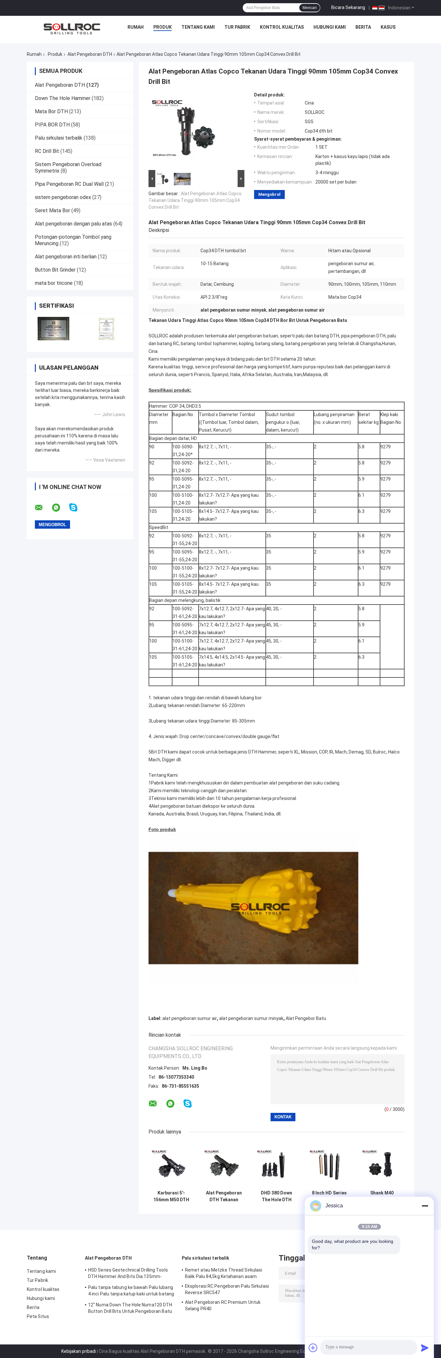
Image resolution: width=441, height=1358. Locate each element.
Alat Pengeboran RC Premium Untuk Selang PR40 (223, 1305)
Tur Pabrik (237, 27)
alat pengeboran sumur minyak (251, 1018)
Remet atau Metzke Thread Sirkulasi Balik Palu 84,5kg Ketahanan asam (223, 1273)
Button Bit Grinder (55, 270)
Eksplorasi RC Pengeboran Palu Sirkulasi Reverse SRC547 (227, 1289)
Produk (162, 27)
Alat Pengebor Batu (306, 1018)
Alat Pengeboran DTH (89, 54)
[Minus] (425, 1206)
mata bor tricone (54, 283)
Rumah (136, 27)
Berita (363, 27)
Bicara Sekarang (348, 7)
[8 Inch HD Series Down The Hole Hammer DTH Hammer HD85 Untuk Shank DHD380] (329, 1164)
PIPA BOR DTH (52, 125)
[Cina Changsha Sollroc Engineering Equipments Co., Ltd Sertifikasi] (53, 328)
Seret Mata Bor (52, 210)
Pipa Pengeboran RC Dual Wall (69, 184)
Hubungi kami (329, 27)
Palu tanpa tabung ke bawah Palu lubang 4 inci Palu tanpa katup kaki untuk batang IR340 (131, 1291)
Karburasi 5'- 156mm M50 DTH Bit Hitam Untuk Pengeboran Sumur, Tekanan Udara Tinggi (171, 1196)
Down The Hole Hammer (62, 98)
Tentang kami (198, 27)
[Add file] (313, 1348)
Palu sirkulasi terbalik (58, 138)
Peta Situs (38, 1316)
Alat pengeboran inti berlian (66, 257)
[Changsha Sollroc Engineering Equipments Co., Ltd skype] (77, 507)
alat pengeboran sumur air (189, 1018)
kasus (388, 27)
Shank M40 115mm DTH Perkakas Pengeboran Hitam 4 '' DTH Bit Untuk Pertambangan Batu (382, 1196)
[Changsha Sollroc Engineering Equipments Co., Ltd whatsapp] (60, 508)
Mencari (310, 7)
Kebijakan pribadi (78, 1351)
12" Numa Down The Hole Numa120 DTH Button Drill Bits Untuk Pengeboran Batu (130, 1308)
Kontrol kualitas (282, 27)
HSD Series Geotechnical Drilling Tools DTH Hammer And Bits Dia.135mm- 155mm (128, 1274)
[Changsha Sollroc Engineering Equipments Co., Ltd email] (43, 508)
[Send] (425, 1348)
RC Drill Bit (47, 151)
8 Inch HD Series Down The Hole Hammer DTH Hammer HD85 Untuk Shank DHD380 (329, 1196)
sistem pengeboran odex (63, 197)
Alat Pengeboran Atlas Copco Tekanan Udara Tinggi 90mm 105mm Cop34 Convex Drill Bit (195, 200)
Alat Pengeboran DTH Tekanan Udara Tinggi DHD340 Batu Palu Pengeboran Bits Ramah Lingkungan (224, 1196)
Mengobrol (269, 194)
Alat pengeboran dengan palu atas (73, 224)
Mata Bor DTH (51, 111)
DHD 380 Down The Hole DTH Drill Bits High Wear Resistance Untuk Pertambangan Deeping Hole (277, 1196)
